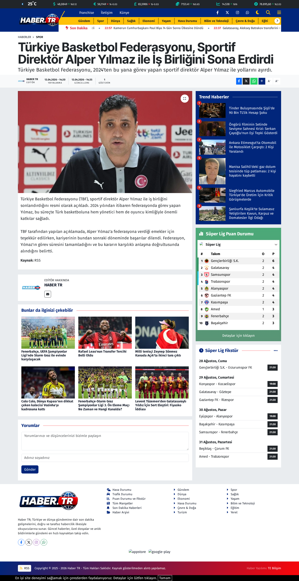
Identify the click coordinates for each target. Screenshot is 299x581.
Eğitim (266, 21)
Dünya (115, 21)
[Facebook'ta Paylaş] (239, 81)
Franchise (86, 13)
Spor (100, 21)
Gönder (30, 469)
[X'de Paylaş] (246, 81)
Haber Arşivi (120, 512)
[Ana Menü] (277, 12)
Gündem (84, 21)
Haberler (24, 37)
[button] (277, 21)
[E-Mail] (47, 294)
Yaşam (166, 21)
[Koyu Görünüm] (257, 12)
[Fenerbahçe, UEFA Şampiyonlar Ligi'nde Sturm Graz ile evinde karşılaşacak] (48, 332)
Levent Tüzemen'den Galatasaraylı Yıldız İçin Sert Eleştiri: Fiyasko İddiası (160, 405)
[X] (28, 542)
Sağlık (131, 21)
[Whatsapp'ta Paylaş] (254, 81)
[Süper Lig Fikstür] (276, 351)
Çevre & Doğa (245, 21)
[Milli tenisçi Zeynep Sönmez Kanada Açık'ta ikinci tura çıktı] (162, 332)
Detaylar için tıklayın (238, 335)
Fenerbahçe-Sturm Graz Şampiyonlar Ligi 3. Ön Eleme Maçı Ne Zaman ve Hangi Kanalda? (104, 405)
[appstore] (138, 552)
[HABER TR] (31, 288)
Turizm (182, 512)
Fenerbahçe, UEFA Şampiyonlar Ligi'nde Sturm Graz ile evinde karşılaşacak (44, 355)
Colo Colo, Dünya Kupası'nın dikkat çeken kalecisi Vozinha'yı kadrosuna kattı (47, 405)
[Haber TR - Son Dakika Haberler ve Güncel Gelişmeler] (39, 20)
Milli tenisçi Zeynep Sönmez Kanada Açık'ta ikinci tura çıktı (158, 353)
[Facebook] (21, 542)
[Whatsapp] (43, 542)
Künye (124, 13)
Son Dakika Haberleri (127, 508)
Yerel (234, 512)
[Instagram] (36, 542)
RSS (26, 568)
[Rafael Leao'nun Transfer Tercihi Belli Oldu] (105, 332)
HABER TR (53, 284)
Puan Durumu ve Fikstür (129, 499)
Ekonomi (149, 21)
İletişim (107, 13)
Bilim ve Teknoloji (216, 21)
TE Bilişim (274, 568)
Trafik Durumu (122, 494)
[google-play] (159, 552)
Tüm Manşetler (122, 503)
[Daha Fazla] (262, 81)
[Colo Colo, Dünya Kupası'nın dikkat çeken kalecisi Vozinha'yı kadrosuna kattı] (48, 382)
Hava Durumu (187, 21)
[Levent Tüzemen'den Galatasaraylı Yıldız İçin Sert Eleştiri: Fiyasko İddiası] (162, 382)
